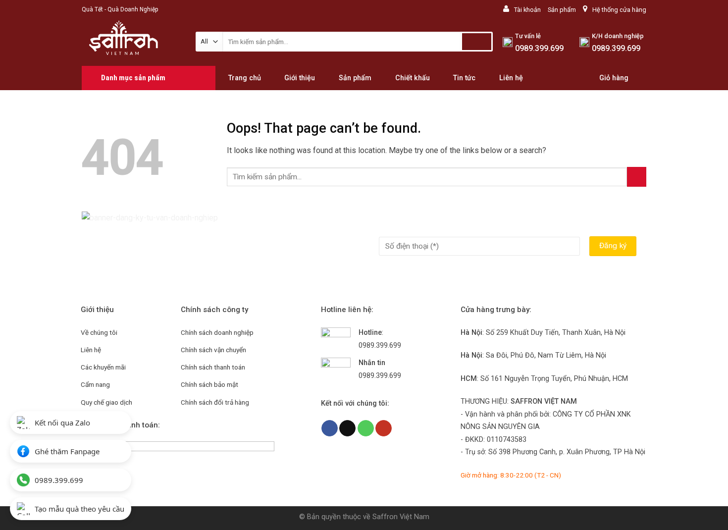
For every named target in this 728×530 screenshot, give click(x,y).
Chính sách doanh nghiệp (217, 332)
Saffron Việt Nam (400, 517)
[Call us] (366, 428)
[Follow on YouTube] (383, 428)
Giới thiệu (299, 78)
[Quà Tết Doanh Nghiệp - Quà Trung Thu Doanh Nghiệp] (131, 42)
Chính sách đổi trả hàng (215, 402)
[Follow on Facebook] (329, 428)
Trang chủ (244, 78)
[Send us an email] (347, 428)
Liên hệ (511, 78)
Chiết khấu (412, 78)
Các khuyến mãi (103, 367)
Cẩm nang (95, 384)
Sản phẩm (562, 9)
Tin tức (464, 78)
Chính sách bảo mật (209, 384)
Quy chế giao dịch (106, 402)
